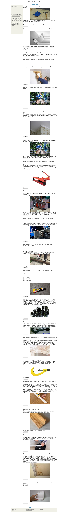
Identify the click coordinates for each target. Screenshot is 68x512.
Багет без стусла (34, 1)
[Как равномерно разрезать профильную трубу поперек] (40, 330)
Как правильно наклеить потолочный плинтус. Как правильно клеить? (38, 270)
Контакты (27, 509)
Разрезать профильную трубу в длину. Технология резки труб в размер (38, 218)
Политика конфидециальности (29, 510)
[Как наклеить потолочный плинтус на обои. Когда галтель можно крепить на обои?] (40, 128)
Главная (30, 4)
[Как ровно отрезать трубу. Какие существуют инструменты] (40, 372)
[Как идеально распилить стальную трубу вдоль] (40, 149)
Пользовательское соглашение (31, 509)
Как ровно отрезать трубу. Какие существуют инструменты (35, 360)
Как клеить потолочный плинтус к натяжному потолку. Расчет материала (38, 59)
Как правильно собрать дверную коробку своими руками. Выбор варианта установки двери (16, 30)
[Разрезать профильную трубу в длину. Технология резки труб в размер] (40, 232)
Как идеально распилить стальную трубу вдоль (33, 139)
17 (30, 507)
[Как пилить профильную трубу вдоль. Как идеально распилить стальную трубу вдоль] (40, 98)
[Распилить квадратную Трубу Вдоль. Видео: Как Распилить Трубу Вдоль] (40, 178)
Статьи (37, 4)
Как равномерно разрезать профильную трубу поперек (34, 321)
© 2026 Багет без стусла (14, 509)
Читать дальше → (26, 84)
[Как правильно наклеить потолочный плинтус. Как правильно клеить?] (40, 289)
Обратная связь (41, 509)
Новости (33, 4)
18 (31, 507)
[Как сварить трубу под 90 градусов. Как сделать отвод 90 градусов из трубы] (40, 311)
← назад (25, 505)
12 (24, 507)
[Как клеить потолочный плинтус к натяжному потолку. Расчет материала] (40, 76)
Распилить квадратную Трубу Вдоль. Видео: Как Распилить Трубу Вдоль (38, 161)
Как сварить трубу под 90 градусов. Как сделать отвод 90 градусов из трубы (39, 299)
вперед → (30, 505)
